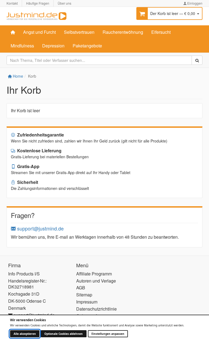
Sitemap (84, 295)
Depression (53, 45)
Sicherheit (27, 182)
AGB (80, 287)
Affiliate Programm (94, 274)
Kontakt (12, 3)
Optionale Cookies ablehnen (63, 334)
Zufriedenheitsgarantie (40, 135)
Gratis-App (27, 166)
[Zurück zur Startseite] (36, 15)
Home (17, 76)
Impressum (86, 302)
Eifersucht (161, 32)
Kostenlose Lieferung (39, 150)
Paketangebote (87, 45)
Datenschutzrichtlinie (96, 309)
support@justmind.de (40, 228)
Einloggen (194, 3)
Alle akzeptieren (25, 334)
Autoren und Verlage (96, 281)
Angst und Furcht (39, 32)
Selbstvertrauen (79, 32)
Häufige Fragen (37, 3)
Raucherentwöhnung (123, 32)
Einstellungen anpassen (107, 334)
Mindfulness (22, 45)
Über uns (64, 3)
